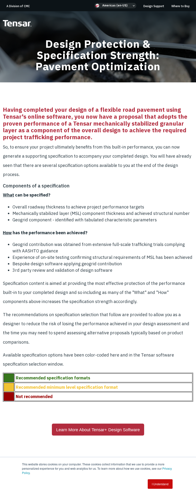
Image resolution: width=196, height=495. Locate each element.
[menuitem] (115, 5)
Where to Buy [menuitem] (180, 6)
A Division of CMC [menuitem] (18, 6)
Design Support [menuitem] (153, 6)
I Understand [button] (160, 484)
